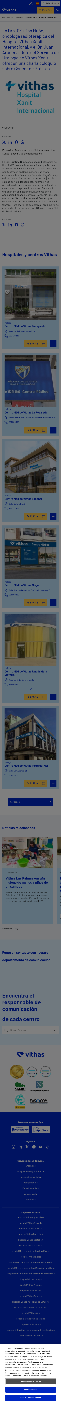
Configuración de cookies (30, 1381)
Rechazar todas (30, 1390)
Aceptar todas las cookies (30, 1398)
